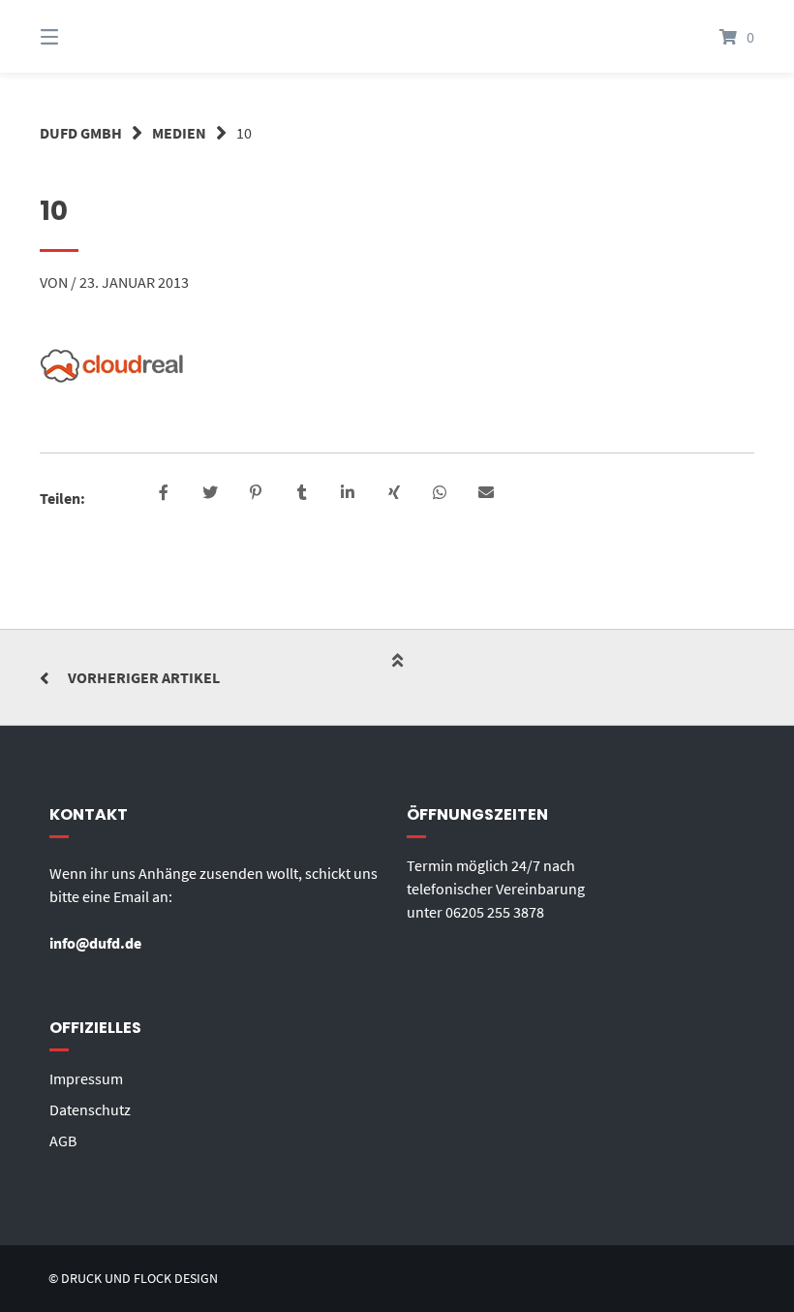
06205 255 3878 (494, 912)
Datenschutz (90, 1109)
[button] (164, 494)
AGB (62, 1140)
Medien (179, 132)
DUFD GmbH (81, 132)
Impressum (86, 1078)
